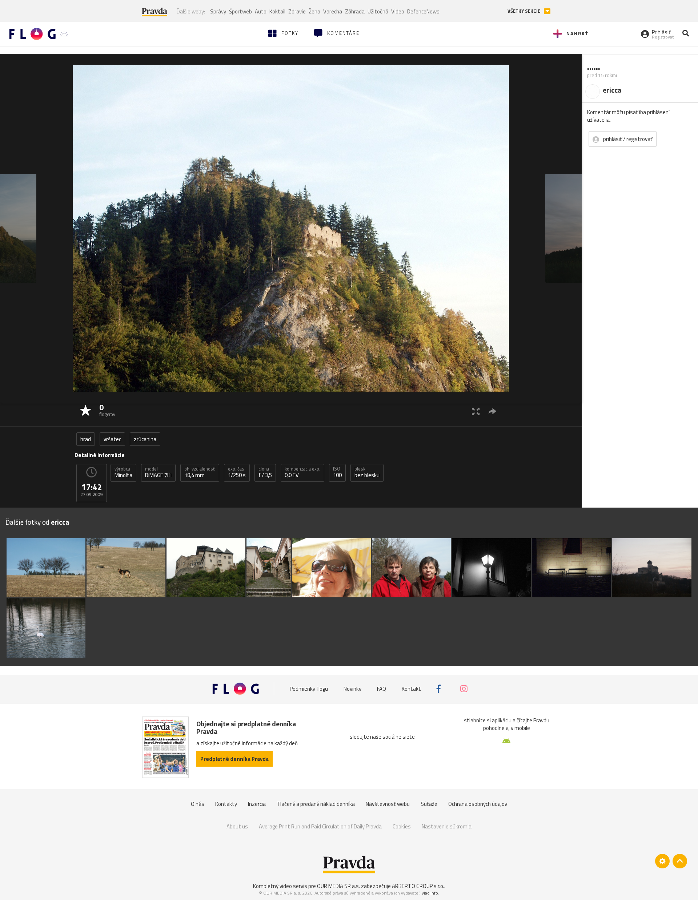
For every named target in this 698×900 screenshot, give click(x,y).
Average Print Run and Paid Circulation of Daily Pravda (320, 826)
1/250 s (237, 472)
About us (237, 826)
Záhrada (355, 11)
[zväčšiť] (476, 411)
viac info (430, 892)
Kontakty (226, 804)
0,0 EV (302, 472)
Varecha (332, 11)
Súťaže (429, 804)
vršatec (112, 439)
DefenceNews (423, 11)
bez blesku (367, 472)
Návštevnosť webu (388, 804)
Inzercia (257, 804)
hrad (85, 439)
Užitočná (378, 11)
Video (397, 11)
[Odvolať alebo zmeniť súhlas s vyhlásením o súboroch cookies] (662, 861)
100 (337, 472)
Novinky (352, 689)
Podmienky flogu (309, 689)
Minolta (123, 472)
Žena (314, 11)
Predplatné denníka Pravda (234, 759)
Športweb (240, 11)
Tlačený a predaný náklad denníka (316, 804)
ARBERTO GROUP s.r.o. (418, 886)
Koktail (277, 11)
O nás (197, 804)
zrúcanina (145, 439)
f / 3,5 (265, 472)
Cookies (402, 826)
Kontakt (411, 689)
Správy (218, 11)
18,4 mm (199, 472)
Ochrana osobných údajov (477, 804)
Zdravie (297, 11)
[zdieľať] (492, 411)
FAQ (381, 689)
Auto (260, 11)
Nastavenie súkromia (447, 826)
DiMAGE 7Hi (158, 472)
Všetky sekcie (524, 11)
